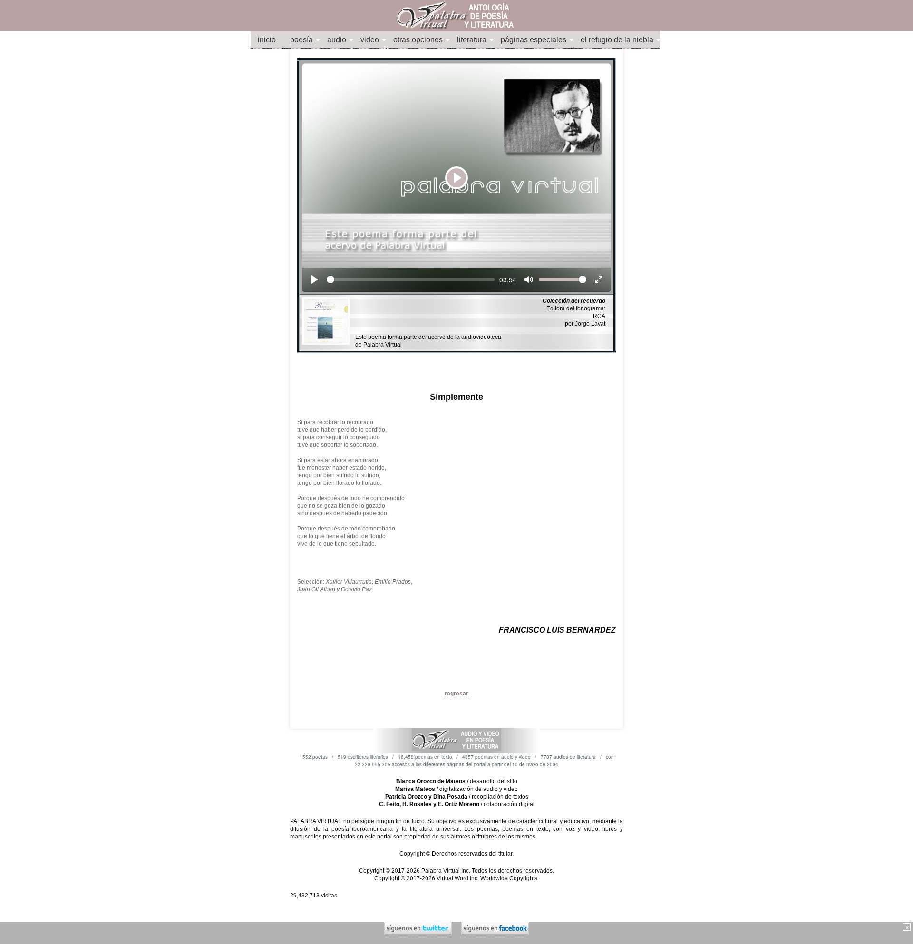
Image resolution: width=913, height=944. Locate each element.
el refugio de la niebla (617, 40)
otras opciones (418, 40)
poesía (301, 40)
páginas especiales (533, 40)
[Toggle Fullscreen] (598, 279)
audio (336, 40)
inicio (267, 40)
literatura (471, 40)
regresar (456, 693)
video (369, 40)
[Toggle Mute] (528, 279)
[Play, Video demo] (314, 279)
